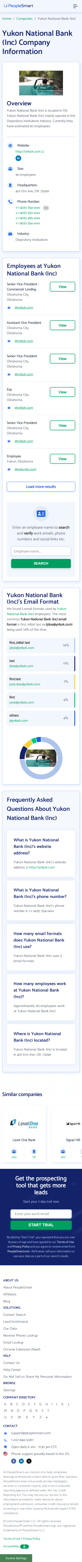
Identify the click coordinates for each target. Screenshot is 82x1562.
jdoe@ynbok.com (21, 648)
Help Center (12, 1370)
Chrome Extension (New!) (21, 1349)
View (62, 287)
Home (6, 19)
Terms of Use (65, 1242)
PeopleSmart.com (18, 1251)
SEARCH (41, 563)
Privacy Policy (21, 1246)
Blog (6, 1301)
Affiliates (9, 1294)
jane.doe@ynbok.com (24, 684)
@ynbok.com (24, 307)
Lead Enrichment (15, 1322)
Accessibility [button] (11, 1546)
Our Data (10, 1329)
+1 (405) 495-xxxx (28, 218)
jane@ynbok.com (21, 702)
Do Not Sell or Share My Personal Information (37, 1377)
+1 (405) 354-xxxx (28, 207)
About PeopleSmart (17, 1287)
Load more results (41, 487)
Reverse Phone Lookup (20, 1336)
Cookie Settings (16, 1558)
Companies (24, 19)
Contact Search (14, 1315)
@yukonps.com (25, 469)
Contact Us (11, 1363)
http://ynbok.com (28, 151)
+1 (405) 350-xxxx (28, 213)
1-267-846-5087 (22, 1440)
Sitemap (9, 1390)
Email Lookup (13, 1342)
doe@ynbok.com (21, 666)
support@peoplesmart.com (31, 1433)
